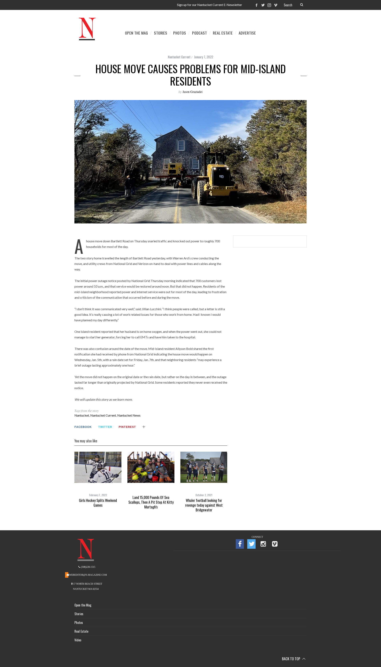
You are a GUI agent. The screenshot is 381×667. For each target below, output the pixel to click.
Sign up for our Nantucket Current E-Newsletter (209, 5)
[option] (97, 480)
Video (77, 640)
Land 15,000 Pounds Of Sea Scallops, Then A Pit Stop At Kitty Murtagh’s (151, 502)
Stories (78, 613)
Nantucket (81, 415)
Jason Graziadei (192, 92)
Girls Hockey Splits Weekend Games (98, 503)
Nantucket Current (179, 57)
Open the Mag (82, 605)
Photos (78, 622)
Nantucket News (128, 415)
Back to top (291, 658)
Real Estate (81, 631)
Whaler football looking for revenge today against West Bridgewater (204, 505)
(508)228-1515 (87, 567)
